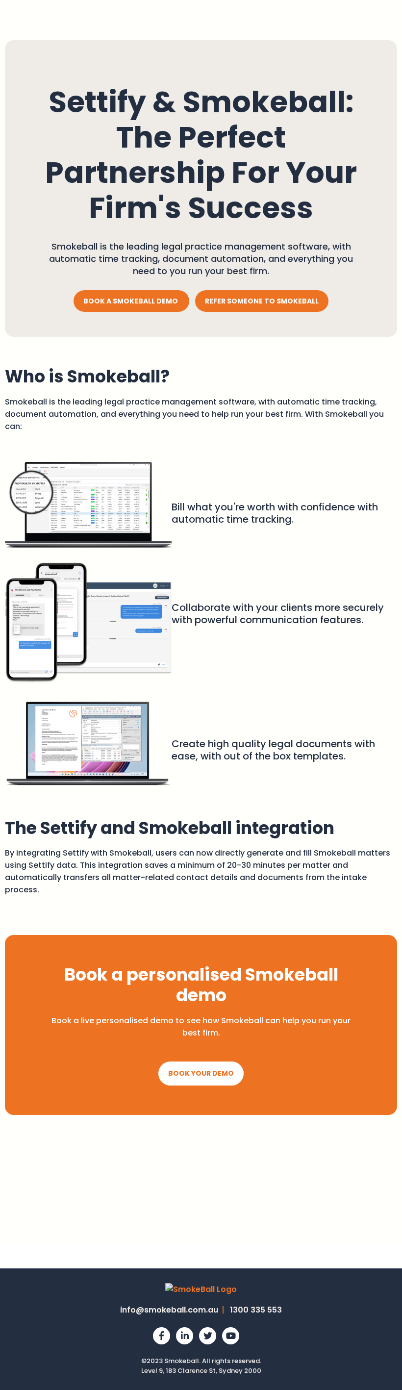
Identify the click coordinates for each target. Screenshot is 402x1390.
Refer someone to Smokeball (262, 301)
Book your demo (201, 1073)
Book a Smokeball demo (131, 301)
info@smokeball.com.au (169, 1309)
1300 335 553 (256, 1309)
